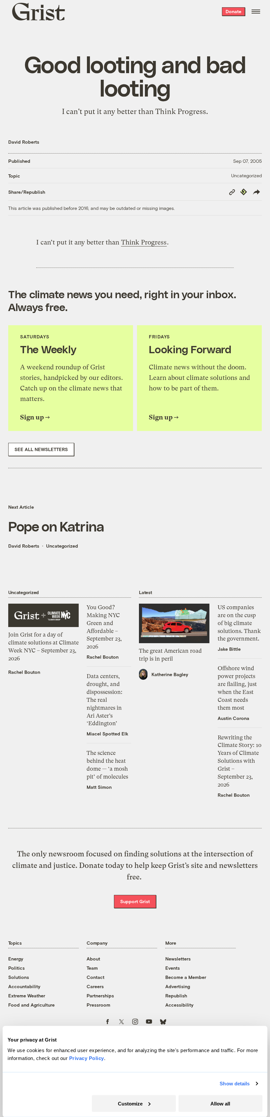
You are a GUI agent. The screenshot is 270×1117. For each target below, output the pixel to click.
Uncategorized (246, 175)
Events (172, 968)
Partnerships (100, 995)
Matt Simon (99, 787)
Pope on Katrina (56, 526)
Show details (235, 1083)
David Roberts (23, 142)
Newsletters (178, 958)
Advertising (177, 986)
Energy (15, 958)
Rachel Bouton (24, 672)
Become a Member (185, 977)
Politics (16, 968)
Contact (95, 977)
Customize (130, 1103)
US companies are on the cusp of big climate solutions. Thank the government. (239, 623)
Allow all (220, 1103)
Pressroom (98, 1005)
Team (92, 968)
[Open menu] (256, 11)
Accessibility (179, 1005)
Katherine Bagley (169, 674)
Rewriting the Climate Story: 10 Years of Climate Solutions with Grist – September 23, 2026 (239, 761)
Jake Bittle (229, 649)
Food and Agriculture (31, 1005)
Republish (176, 995)
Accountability (24, 986)
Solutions (18, 977)
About (93, 958)
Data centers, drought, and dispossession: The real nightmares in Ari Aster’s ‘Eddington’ (104, 700)
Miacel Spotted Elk (107, 733)
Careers (95, 986)
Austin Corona (233, 718)
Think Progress (180, 111)
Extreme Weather (26, 995)
